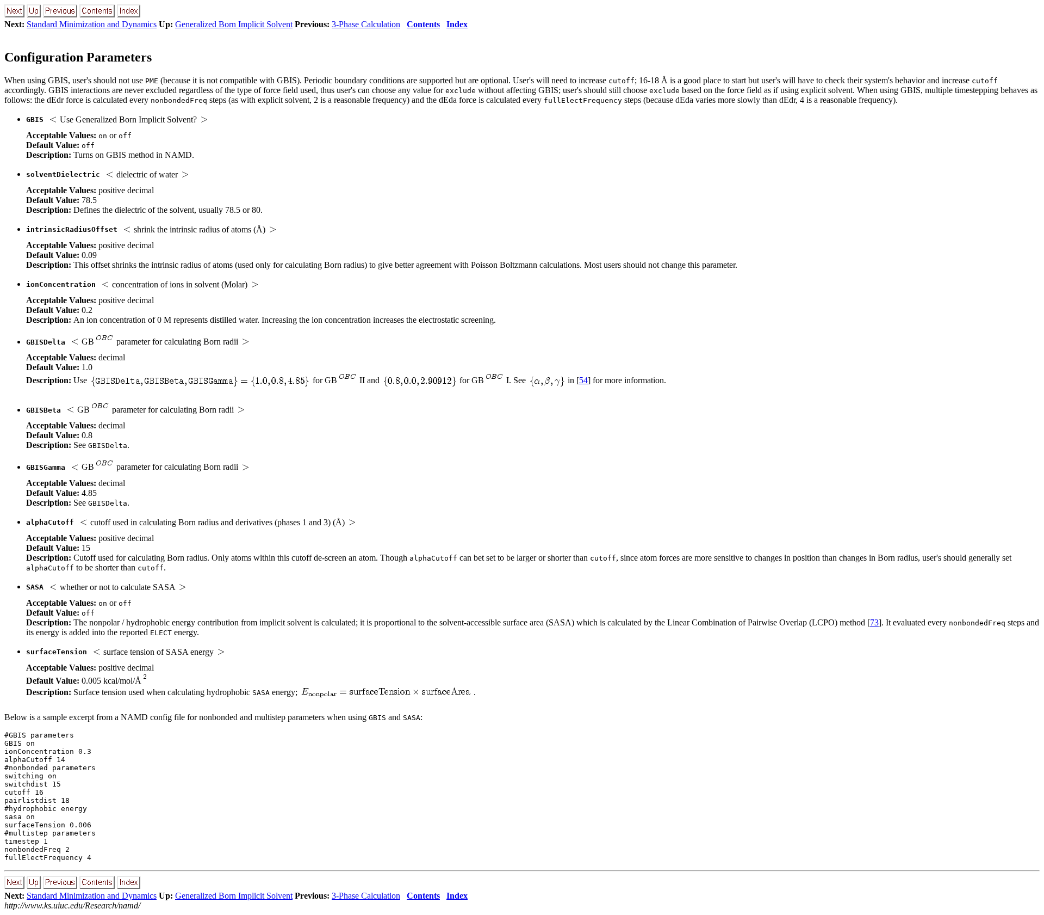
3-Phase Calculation (366, 24)
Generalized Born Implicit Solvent (234, 24)
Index (457, 24)
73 (874, 622)
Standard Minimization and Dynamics (92, 24)
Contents (423, 24)
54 (583, 380)
